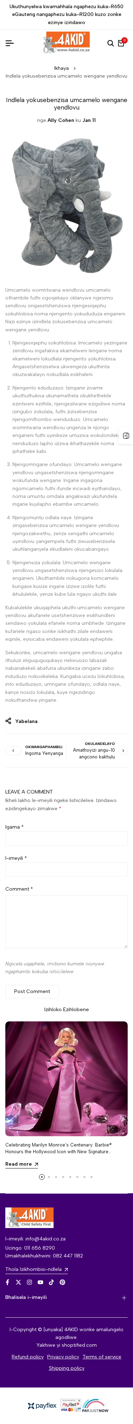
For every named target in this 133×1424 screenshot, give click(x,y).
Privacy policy (63, 1357)
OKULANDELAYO (100, 743)
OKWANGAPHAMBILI (43, 747)
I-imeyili (16, 858)
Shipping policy (66, 1368)
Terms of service (102, 1357)
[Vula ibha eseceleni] (126, 435)
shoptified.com (79, 1345)
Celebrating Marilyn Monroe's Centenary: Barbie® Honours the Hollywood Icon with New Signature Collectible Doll (58, 1151)
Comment (19, 889)
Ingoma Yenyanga (44, 753)
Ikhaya (61, 68)
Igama (14, 827)
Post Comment (32, 991)
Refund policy (28, 1357)
